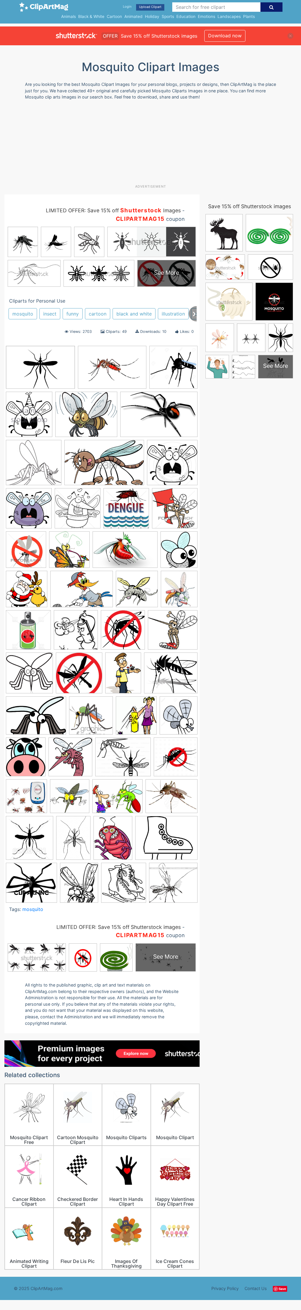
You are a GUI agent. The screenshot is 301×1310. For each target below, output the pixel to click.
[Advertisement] (147, 144)
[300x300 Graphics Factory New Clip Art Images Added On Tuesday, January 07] (137, 592)
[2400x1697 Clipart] (112, 370)
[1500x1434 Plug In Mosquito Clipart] (26, 799)
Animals (68, 16)
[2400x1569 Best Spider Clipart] (159, 417)
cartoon (97, 314)
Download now (225, 36)
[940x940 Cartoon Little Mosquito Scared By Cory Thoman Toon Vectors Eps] (28, 511)
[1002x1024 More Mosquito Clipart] (123, 632)
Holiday (152, 16)
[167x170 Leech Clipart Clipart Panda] (76, 632)
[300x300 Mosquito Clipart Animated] (91, 718)
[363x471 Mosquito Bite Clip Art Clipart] (123, 676)
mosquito (22, 314)
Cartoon (114, 16)
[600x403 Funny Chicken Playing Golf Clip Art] (82, 592)
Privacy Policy (225, 1288)
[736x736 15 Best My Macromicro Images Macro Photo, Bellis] (173, 370)
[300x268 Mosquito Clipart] (31, 885)
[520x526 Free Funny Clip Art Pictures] (26, 592)
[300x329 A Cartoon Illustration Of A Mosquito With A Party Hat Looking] (29, 417)
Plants (249, 16)
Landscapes (229, 16)
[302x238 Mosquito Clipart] (166, 840)
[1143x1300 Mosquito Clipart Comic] (178, 718)
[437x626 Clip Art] (73, 840)
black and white (134, 314)
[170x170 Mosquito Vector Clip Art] (79, 676)
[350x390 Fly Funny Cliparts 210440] (179, 552)
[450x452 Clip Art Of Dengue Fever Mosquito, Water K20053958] (126, 511)
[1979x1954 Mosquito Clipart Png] (29, 676)
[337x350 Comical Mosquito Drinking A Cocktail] (69, 552)
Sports (168, 16)
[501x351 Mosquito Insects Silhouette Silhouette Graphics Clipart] (40, 370)
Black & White (91, 16)
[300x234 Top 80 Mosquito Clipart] (117, 799)
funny (72, 314)
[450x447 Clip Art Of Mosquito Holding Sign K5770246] (174, 510)
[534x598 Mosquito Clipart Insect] (25, 760)
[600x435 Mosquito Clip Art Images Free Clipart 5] (36, 718)
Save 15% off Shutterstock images (249, 206)
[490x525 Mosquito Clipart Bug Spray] (136, 718)
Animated (133, 16)
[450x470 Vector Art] (29, 840)
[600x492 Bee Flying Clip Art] (86, 417)
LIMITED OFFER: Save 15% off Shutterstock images (118, 927)
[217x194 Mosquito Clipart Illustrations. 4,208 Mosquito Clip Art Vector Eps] (172, 632)
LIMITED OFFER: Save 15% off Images (113, 210)
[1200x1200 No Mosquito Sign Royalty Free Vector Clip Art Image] (175, 759)
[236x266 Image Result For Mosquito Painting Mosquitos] (179, 591)
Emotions (206, 16)
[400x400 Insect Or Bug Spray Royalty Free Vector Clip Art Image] (28, 632)
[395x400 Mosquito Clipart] (123, 885)
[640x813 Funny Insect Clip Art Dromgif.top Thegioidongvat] (113, 840)
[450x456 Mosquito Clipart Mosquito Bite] (70, 760)
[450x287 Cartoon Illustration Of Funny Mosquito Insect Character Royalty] (104, 465)
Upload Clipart (150, 7)
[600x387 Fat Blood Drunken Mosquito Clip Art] (125, 552)
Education (185, 16)
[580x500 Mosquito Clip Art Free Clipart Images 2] (170, 675)
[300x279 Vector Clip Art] (173, 885)
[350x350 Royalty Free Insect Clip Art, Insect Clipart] (69, 799)
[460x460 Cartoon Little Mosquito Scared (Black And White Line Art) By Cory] (172, 465)
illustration (173, 314)
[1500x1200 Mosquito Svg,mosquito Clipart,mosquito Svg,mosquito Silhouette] (123, 760)
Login (127, 6)
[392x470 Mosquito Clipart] (79, 885)
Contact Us (256, 1288)
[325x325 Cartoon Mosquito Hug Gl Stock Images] (77, 511)
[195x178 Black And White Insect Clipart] (33, 465)
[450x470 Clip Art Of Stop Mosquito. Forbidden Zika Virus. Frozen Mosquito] (26, 552)
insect (49, 314)
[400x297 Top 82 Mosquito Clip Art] (171, 799)
